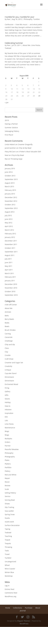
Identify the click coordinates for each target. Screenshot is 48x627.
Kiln (6, 417)
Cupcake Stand (10, 373)
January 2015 (10, 168)
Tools (7, 550)
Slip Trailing (9, 507)
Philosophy (28, 19)
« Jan (7, 102)
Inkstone (8, 409)
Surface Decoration (12, 525)
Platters (8, 464)
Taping (7, 529)
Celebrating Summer (14, 43)
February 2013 (10, 190)
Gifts (6, 395)
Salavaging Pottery (12, 131)
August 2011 (9, 255)
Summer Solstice (11, 127)
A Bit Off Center (11, 305)
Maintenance (10, 427)
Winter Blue (9, 572)
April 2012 (9, 226)
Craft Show (9, 359)
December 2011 (11, 241)
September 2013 (11, 179)
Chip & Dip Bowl (25, 148)
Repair (7, 478)
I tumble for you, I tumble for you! (19, 17)
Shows (7, 503)
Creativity (8, 366)
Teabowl (8, 48)
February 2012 (10, 233)
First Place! (9, 135)
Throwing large (16, 159)
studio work (9, 522)
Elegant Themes (23, 621)
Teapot (7, 540)
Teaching (8, 536)
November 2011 (11, 244)
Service (7, 496)
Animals (8, 312)
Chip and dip (10, 344)
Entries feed (9, 589)
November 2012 (11, 201)
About (37, 608)
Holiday (8, 402)
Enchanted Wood (11, 384)
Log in (7, 585)
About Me (26, 45)
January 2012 (10, 237)
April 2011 (9, 270)
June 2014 (8, 172)
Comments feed (11, 593)
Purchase (28, 608)
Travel (7, 554)
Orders (7, 442)
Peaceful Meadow (12, 449)
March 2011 (9, 273)
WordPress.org (10, 596)
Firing (7, 388)
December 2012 (11, 197)
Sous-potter (9, 511)
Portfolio (8, 467)
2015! (7, 120)
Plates (7, 460)
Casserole (8, 337)
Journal (23, 610)
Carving (8, 334)
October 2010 (10, 291)
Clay (6, 352)
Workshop (9, 576)
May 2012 (8, 223)
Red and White (10, 475)
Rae (8, 19)
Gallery (7, 391)
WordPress (24, 624)
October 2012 (10, 204)
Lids (6, 420)
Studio (7, 518)
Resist (7, 482)
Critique (8, 370)
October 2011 (10, 248)
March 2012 (9, 230)
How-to (7, 406)
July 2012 (8, 215)
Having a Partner (11, 124)
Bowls (7, 326)
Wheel (7, 565)
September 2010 (11, 295)
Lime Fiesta (35, 45)
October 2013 (10, 176)
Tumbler (36, 19)
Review (7, 485)
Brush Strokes (10, 330)
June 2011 (8, 262)
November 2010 (11, 288)
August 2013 (9, 183)
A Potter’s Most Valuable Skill (30, 151)
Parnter (8, 446)
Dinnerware (9, 377)
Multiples (8, 438)
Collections (17, 608)
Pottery (7, 471)
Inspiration (9, 413)
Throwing (8, 547)
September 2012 (11, 208)
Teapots (8, 543)
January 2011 (10, 280)
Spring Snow (10, 514)
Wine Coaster (10, 569)
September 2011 (11, 252)
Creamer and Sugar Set (14, 362)
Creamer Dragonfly (25, 144)
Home (7, 608)
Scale (7, 489)
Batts (7, 315)
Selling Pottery (10, 493)
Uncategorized (10, 561)
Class (7, 348)
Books (7, 323)
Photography (10, 457)
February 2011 (10, 277)
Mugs (7, 431)
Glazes (7, 399)
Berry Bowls (9, 319)
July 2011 (8, 259)
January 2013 (10, 194)
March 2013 (9, 186)
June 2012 (8, 219)
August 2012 (9, 212)
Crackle (7, 355)
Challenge (9, 341)
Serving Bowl (10, 500)
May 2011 (8, 266)
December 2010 (11, 284)
